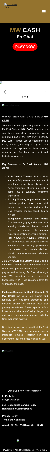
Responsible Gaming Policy (17, 409)
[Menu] (44, 11)
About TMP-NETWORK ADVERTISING (22, 425)
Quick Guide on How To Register (25, 391)
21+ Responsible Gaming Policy (19, 405)
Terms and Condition (13, 420)
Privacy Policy (10, 416)
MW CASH (27, 129)
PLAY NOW (25, 47)
